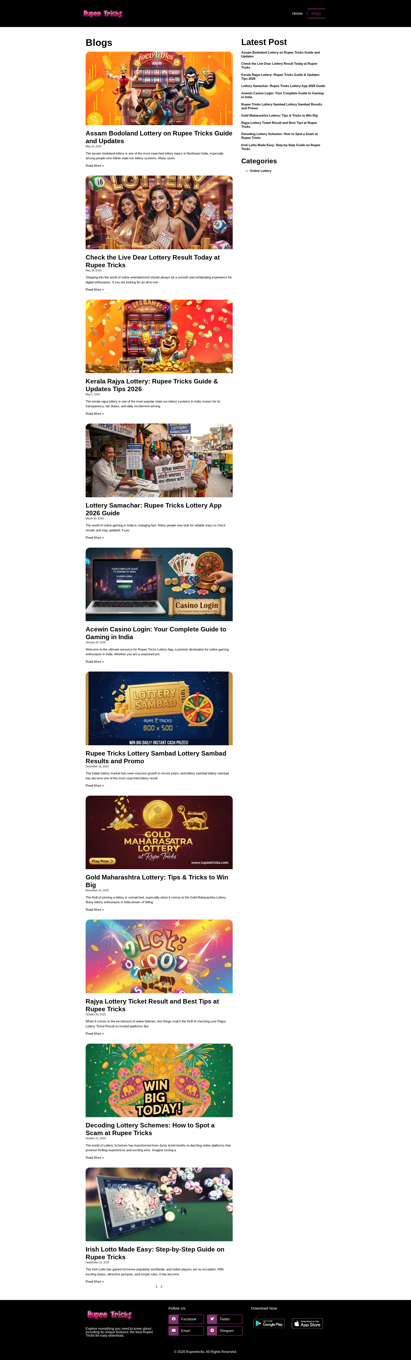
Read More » (95, 165)
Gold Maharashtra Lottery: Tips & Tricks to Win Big (279, 115)
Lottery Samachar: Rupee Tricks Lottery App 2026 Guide (283, 86)
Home (297, 13)
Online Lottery (260, 171)
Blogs (316, 13)
